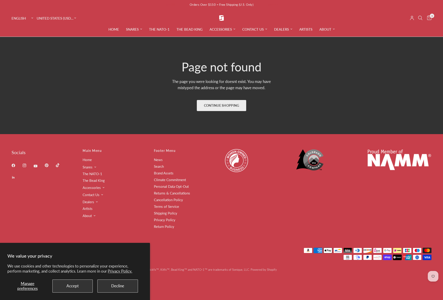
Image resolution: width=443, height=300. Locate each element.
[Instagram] (28, 165)
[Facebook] (17, 165)
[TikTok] (61, 165)
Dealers (281, 29)
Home (113, 29)
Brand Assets (164, 173)
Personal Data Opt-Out (171, 186)
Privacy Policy (164, 220)
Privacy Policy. (120, 271)
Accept (72, 285)
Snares (132, 29)
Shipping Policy (165, 213)
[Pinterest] (50, 165)
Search (159, 166)
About (325, 29)
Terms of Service (166, 206)
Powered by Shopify (264, 269)
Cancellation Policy (168, 200)
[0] (428, 18)
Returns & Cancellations (172, 193)
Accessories (221, 29)
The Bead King (190, 29)
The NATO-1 (159, 29)
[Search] (420, 18)
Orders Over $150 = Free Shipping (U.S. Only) (221, 4)
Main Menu (92, 150)
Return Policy (164, 226)
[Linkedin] (17, 177)
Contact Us (253, 29)
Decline (117, 285)
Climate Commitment (170, 180)
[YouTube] (39, 166)
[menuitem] (114, 29)
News (158, 160)
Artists (305, 29)
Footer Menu (165, 150)
